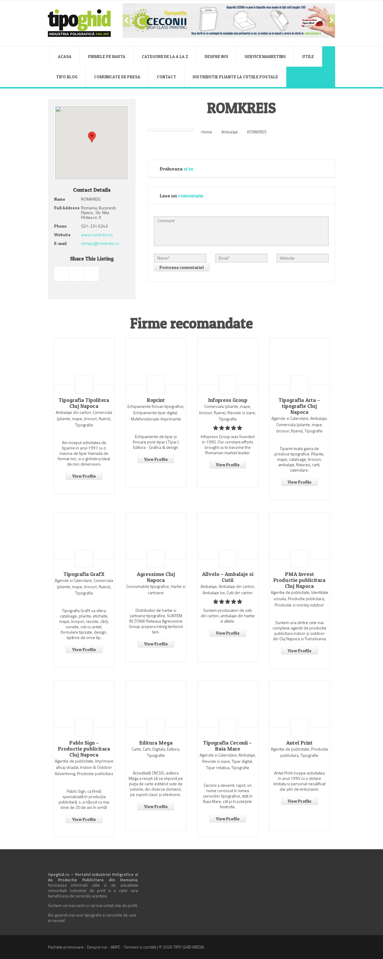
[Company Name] (84, 384)
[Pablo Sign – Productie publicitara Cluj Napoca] (84, 704)
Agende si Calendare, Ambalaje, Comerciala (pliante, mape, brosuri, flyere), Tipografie (299, 424)
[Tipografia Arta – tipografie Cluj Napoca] (299, 361)
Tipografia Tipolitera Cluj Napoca (84, 403)
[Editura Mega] (156, 704)
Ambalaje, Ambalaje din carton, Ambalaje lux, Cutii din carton (227, 589)
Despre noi (216, 56)
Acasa (65, 56)
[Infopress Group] (227, 361)
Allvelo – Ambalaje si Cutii (227, 577)
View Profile (84, 475)
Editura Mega (156, 743)
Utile (308, 56)
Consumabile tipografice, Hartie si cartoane (156, 589)
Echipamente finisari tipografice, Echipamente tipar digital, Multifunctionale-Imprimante (155, 412)
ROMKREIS (257, 132)
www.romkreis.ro (97, 234)
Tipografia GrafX (83, 574)
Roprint (156, 400)
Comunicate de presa (117, 76)
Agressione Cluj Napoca (156, 577)
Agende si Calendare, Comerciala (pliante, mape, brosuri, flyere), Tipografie (84, 586)
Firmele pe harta (106, 56)
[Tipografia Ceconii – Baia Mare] (227, 704)
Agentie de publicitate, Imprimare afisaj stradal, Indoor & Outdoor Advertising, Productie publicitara (84, 767)
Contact (166, 76)
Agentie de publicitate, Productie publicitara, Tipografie (299, 752)
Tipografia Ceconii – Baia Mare (227, 746)
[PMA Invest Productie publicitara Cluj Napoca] (299, 535)
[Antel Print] (299, 704)
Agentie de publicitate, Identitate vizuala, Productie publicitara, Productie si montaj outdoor (299, 598)
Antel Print (299, 743)
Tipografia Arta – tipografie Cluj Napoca (299, 406)
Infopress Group (227, 400)
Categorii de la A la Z (165, 56)
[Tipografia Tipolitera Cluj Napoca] (84, 361)
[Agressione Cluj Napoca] (156, 535)
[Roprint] (156, 361)
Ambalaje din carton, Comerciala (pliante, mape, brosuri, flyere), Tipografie (84, 418)
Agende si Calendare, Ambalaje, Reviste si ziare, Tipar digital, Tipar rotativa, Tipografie (228, 761)
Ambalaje (229, 132)
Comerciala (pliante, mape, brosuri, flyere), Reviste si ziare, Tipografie (227, 412)
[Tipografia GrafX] (84, 535)
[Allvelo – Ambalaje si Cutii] (227, 535)
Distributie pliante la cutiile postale (235, 76)
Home (206, 132)
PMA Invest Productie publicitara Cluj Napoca (299, 580)
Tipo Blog (66, 76)
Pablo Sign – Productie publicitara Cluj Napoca (84, 749)
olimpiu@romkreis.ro (100, 243)
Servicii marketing (265, 56)
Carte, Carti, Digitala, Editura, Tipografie (156, 752)
